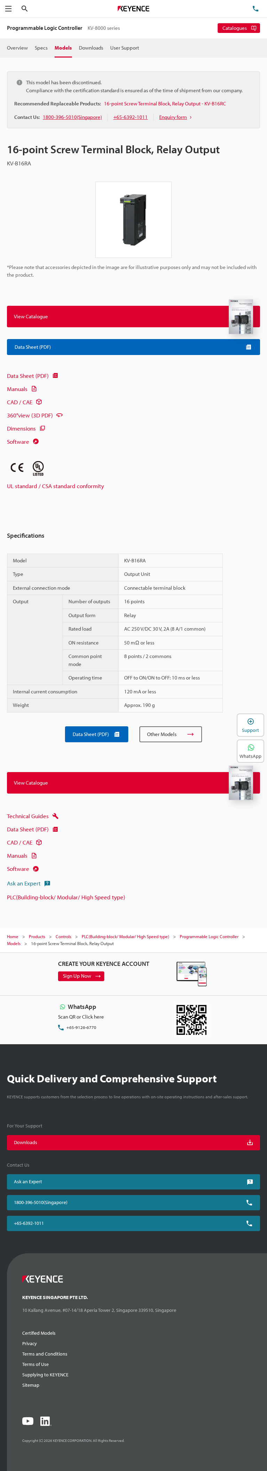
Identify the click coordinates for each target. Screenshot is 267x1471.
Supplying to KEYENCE (45, 1375)
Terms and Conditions (44, 1354)
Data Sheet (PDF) (28, 375)
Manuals (17, 388)
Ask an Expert (24, 883)
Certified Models (39, 1333)
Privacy (29, 1343)
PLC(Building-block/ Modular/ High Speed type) (66, 897)
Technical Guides (28, 816)
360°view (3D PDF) (30, 415)
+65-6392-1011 (29, 1223)
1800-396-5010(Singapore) (40, 1202)
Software (18, 441)
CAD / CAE (19, 402)
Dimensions (21, 428)
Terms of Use (35, 1364)
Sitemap (30, 1385)
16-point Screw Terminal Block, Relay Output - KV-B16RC (165, 103)
